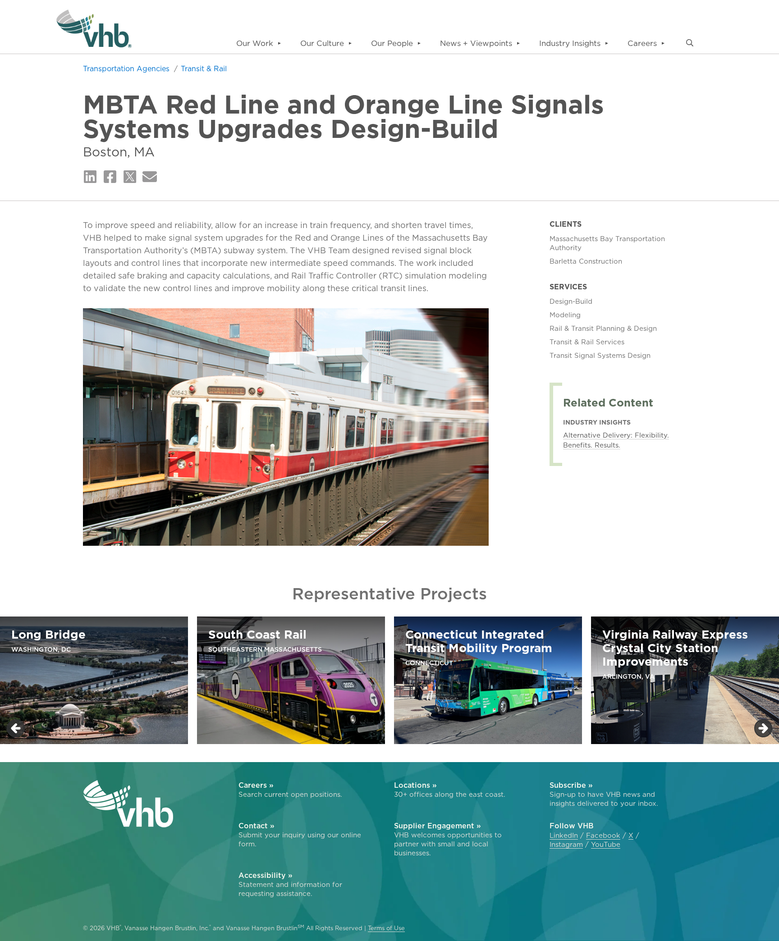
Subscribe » (571, 785)
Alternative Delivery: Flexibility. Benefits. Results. (616, 440)
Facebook (603, 835)
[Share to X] (130, 177)
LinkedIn (564, 835)
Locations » (415, 785)
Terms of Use (386, 928)
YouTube (605, 844)
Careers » (256, 785)
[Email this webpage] (149, 177)
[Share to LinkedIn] (90, 177)
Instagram (566, 844)
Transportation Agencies (127, 68)
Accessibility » (265, 875)
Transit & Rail (204, 68)
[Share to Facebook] (110, 177)
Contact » (256, 826)
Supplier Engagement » (437, 826)
